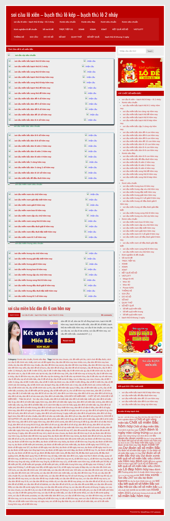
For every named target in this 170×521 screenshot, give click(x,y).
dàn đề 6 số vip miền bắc (41, 427)
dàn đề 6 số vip (85, 424)
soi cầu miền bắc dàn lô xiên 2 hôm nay (33, 146)
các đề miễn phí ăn (77, 359)
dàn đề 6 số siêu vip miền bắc (51, 416)
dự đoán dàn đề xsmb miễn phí (70, 439)
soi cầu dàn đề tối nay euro (95, 478)
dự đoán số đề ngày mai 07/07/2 (92, 444)
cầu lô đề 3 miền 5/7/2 (32, 370)
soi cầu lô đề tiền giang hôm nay (26, 492)
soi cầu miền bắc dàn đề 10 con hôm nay (141, 141)
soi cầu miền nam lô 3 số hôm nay (30, 237)
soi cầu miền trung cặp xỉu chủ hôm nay (33, 274)
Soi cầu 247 (125, 477)
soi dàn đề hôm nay (94, 495)
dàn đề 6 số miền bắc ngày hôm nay (32, 402)
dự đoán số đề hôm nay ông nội (81, 441)
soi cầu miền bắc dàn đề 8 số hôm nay (32, 109)
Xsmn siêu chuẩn (130, 22)
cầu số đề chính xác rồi (18, 388)
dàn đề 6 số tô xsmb (55, 422)
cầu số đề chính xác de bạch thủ (41, 385)
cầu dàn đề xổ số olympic (76, 368)
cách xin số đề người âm (44, 362)
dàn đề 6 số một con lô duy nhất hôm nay (55, 407)
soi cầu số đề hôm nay (75, 495)
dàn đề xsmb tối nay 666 (84, 430)
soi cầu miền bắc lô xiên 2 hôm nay (139, 162)
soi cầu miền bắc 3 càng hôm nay (30, 162)
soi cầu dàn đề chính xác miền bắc (55, 473)
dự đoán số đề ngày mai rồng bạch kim (28, 450)
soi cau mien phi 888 (131, 475)
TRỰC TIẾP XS (66, 29)
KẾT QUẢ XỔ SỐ (120, 29)
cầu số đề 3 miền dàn (29, 382)
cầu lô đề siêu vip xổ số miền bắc (22, 379)
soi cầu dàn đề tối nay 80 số (96, 476)
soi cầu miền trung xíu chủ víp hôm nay (140, 216)
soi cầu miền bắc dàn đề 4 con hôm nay (141, 132)
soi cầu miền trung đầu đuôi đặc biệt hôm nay (36, 291)
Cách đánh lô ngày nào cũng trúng (138, 430)
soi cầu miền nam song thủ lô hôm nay (33, 221)
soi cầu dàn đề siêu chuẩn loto (34, 476)
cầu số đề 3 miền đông (75, 382)
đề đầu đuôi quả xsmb (88, 453)
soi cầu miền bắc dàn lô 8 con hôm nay (140, 156)
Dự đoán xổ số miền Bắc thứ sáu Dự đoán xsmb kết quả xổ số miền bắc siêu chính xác (139, 457)
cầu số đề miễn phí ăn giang (37, 390)
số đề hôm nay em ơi (64, 458)
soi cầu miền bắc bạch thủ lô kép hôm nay (34, 77)
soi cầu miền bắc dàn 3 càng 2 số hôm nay (34, 167)
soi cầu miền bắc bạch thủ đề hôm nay (32, 88)
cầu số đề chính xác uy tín (40, 388)
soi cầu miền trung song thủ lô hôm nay (33, 280)
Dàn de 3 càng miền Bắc (152, 439)
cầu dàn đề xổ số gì (55, 368)
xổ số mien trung (138, 493)
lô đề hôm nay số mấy (47, 456)
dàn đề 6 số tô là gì (65, 419)
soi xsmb (130, 489)
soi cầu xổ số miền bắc (143, 486)
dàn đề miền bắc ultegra (40, 430)
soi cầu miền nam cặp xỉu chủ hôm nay (33, 215)
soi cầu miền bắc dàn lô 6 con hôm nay (140, 150)
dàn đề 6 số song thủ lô (93, 416)
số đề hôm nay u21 (58, 461)
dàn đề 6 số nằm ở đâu (84, 407)
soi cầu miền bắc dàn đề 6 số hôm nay (32, 104)
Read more (68, 340)
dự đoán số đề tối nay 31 (86, 450)
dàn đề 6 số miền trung (27, 407)
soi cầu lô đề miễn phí (79, 490)
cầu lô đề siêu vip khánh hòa (72, 376)
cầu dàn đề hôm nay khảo (76, 365)
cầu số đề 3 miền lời (95, 382)
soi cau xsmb (149, 475)
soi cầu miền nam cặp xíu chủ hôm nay (140, 225)
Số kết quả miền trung (133, 311)
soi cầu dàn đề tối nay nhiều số (42, 481)
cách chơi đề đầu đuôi (96, 359)
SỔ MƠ (62, 37)
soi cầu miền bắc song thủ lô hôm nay (32, 71)
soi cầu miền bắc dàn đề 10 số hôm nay (33, 114)
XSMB (81, 29)
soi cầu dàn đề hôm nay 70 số (84, 473)
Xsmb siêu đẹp (88, 22)
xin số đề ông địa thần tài (60, 501)
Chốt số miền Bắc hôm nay (138, 424)
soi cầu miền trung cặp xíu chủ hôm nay (141, 189)
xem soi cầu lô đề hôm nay (90, 498)
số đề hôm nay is (81, 458)
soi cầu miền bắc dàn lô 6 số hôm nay (32, 135)
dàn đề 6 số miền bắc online (89, 402)
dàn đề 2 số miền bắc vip (23, 393)
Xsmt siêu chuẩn (108, 22)
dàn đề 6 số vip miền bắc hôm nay (68, 427)
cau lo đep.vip (79, 379)
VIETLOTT (138, 29)
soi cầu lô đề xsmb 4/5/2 (75, 492)
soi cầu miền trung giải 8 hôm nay (30, 264)
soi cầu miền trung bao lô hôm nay (31, 269)
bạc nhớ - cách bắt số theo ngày (128, 417)
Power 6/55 (128, 287)
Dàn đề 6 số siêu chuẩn (27, 416)
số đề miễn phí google (31, 464)
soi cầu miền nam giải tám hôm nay (139, 231)
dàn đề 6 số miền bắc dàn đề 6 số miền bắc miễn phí (72, 399)
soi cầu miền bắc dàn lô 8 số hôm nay (32, 140)
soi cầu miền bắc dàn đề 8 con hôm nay (141, 138)
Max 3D (126, 281)
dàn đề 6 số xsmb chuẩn (94, 427)
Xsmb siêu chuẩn (68, 22)
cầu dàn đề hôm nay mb (98, 365)
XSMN (93, 29)
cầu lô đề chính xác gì (76, 370)
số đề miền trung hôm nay (70, 464)
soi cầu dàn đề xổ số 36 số (93, 481)
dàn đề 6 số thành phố (33, 419)
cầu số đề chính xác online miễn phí (94, 385)
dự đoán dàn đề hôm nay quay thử (35, 436)
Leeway (157, 512)
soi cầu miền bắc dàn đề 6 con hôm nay (39, 308)
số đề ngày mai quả (69, 467)
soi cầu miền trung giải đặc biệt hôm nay (33, 258)
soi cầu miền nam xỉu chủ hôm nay (31, 194)
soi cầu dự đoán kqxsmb (135, 479)
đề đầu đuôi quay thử (28, 456)
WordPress (145, 512)
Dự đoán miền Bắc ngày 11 (144, 442)
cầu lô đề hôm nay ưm (24, 376)
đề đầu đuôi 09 (71, 453)
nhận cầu (91, 61)
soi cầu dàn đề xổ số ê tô (59, 484)
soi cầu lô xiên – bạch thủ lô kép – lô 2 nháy (34, 22)
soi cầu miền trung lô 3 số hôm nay (31, 296)
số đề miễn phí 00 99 (100, 461)
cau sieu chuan (93, 379)
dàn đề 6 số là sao (86, 393)
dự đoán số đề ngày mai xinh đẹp (60, 450)
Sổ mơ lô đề (48, 29)
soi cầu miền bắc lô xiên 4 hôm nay (139, 168)
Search (150, 51)
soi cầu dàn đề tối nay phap (69, 481)
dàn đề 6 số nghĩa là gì (98, 410)
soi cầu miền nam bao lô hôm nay (30, 210)
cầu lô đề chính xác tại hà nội (35, 373)
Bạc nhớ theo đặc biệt (146, 417)
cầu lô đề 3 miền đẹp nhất (54, 370)
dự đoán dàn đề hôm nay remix (65, 436)
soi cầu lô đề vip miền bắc (53, 492)
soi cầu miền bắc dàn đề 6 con (51, 495)
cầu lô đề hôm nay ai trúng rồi (82, 373)
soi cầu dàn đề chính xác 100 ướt (66, 470)
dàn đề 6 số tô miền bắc (85, 419)
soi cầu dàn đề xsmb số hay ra (57, 487)
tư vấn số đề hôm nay (68, 498)
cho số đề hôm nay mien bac (81, 390)
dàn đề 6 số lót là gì (103, 393)
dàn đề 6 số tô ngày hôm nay (33, 422)
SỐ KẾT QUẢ (93, 37)
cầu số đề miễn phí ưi (59, 390)
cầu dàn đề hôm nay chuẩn (28, 365)
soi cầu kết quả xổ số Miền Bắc (138, 482)
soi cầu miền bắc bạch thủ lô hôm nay (140, 117)
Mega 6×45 (128, 278)
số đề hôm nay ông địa (100, 458)
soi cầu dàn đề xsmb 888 (82, 484)
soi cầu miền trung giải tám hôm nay (139, 195)
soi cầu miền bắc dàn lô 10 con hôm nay (141, 144)
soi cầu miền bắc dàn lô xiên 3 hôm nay (33, 151)
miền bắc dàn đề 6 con (68, 456)
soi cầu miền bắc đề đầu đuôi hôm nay (32, 178)
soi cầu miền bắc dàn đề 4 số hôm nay (32, 98)
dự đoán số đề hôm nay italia (53, 441)
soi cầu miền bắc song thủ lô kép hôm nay (34, 82)
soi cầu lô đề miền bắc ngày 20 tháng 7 (52, 490)
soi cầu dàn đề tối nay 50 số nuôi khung (66, 476)
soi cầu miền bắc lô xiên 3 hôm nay (139, 165)
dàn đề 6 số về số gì (69, 424)
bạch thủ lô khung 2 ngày (117, 37)
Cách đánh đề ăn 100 (144, 436)
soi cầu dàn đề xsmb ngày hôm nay (27, 487)
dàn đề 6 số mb (14, 396)
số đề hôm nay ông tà (39, 461)
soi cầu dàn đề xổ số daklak (36, 484)
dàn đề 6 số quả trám (86, 413)
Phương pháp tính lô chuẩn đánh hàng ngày (140, 472)
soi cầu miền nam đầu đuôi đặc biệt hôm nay (35, 231)
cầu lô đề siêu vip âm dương (47, 376)
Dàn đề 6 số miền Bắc (54, 396)
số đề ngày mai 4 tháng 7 (94, 464)
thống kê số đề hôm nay (48, 498)
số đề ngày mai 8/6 (34, 467)
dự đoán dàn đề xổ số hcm (91, 436)
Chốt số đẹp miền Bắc (146, 426)
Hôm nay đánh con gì (137, 461)
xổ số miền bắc (151, 493)
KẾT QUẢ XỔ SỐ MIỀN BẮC (146, 463)
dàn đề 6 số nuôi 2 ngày (30, 413)
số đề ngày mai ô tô (51, 467)
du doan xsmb (134, 438)
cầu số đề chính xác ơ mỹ (67, 385)
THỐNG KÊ (19, 37)
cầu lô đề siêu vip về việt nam (99, 376)
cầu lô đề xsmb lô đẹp (62, 379)
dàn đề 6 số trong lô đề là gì (77, 422)
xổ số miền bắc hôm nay (139, 494)
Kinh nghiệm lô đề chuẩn (25, 29)
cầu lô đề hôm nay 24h (58, 373)
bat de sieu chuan (60, 359)
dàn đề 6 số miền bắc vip (88, 405)
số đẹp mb (83, 467)
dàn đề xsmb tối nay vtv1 (36, 433)
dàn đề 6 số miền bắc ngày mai (62, 402)
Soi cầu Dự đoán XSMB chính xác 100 (141, 481)
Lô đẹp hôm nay (136, 469)
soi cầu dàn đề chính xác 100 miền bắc (34, 470)
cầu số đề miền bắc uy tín (91, 388)
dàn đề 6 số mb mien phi (33, 396)
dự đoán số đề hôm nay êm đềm (26, 441)
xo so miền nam (143, 490)
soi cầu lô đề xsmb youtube (25, 495)
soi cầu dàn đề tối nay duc (70, 478)
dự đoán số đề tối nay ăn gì (27, 453)
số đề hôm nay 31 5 (45, 458)
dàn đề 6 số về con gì (50, 424)
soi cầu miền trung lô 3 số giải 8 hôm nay (141, 198)
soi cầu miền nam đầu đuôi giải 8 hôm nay (34, 226)
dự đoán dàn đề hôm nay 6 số (79, 433)
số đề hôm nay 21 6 (27, 458)
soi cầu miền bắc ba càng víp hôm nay (140, 111)
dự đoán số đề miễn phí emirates (29, 444)
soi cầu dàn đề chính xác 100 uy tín (97, 470)
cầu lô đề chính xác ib (95, 370)
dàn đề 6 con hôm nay (67, 393)
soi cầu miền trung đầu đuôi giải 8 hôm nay (35, 285)
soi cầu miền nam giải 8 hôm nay (30, 205)
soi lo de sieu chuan (28, 498)
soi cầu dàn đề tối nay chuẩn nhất (43, 478)
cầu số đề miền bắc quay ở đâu (66, 388)
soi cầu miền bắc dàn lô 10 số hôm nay (33, 172)
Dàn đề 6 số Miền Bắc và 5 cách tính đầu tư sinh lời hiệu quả (50, 405)
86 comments (106, 315)
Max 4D (126, 284)
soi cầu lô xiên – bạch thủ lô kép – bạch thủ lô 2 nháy (64, 14)
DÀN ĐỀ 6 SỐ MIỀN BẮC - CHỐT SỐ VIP (82, 396)
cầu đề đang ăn (94, 368)
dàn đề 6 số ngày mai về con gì (73, 410)
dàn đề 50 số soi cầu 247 (46, 393)
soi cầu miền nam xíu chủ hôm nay (138, 252)
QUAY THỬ (76, 37)
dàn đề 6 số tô (50, 419)
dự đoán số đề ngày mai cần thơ (44, 447)
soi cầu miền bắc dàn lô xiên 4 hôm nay (33, 156)
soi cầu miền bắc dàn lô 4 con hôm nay (140, 147)
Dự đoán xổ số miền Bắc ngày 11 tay (139, 451)
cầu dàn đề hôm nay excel (52, 365)
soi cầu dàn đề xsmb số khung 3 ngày (88, 487)
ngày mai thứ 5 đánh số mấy (91, 456)
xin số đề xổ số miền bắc (82, 501)
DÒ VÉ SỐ (48, 37)
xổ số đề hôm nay (29, 504)
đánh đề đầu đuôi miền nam (52, 453)
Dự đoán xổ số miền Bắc (141, 448)
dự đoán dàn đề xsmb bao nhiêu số (40, 439)
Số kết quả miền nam (132, 314)
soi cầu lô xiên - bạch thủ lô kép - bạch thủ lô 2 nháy (42, 315)
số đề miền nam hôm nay (79, 461)
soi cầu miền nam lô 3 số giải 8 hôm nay (141, 234)
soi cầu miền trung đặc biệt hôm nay (139, 192)
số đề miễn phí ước (50, 464)
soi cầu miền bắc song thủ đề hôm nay (32, 93)
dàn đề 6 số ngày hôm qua (28, 410)
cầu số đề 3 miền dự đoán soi (52, 382)
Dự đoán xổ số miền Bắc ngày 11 (133, 450)
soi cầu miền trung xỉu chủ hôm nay (31, 253)
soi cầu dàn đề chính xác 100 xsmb (23, 473)
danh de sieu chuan (56, 433)
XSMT (104, 29)
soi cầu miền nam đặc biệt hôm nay (139, 228)
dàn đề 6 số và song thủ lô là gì (26, 424)
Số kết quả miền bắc (132, 308)
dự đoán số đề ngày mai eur (71, 447)
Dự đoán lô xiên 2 (124, 443)
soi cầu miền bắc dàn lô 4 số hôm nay (32, 120)
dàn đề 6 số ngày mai (50, 410)
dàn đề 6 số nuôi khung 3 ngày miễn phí (59, 413)
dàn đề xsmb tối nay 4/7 (62, 430)
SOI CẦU (34, 37)
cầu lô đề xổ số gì (44, 379)
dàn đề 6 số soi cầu (73, 416)
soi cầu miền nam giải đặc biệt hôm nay (33, 199)
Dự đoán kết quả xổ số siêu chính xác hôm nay (140, 440)
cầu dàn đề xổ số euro (36, 368)
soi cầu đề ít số (27, 490)
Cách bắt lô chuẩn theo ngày (128, 430)
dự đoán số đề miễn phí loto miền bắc (60, 444)
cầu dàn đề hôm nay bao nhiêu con (71, 362)
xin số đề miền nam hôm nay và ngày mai (30, 501)
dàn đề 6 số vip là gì (21, 427)
